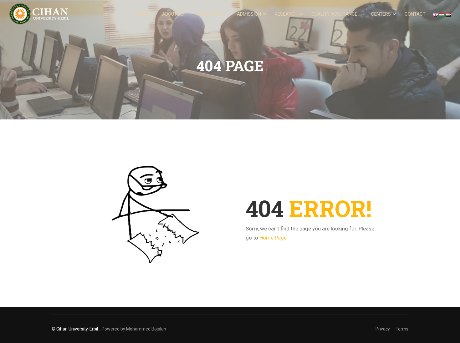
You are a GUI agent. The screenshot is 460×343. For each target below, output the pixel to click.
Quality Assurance (334, 14)
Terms (402, 328)
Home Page (273, 238)
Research (286, 14)
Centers (381, 14)
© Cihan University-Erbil (75, 328)
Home (142, 14)
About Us (173, 14)
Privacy (383, 328)
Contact (415, 14)
